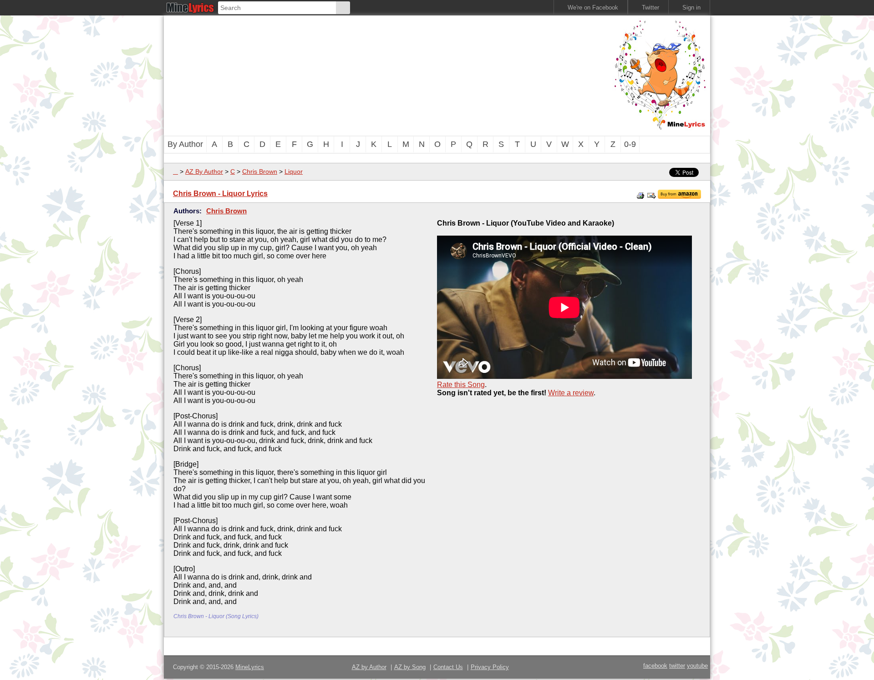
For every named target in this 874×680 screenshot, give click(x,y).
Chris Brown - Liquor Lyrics (220, 193)
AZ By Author (204, 171)
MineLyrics (249, 667)
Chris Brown (259, 171)
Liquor (294, 171)
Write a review (571, 393)
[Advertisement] (387, 74)
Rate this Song (461, 384)
